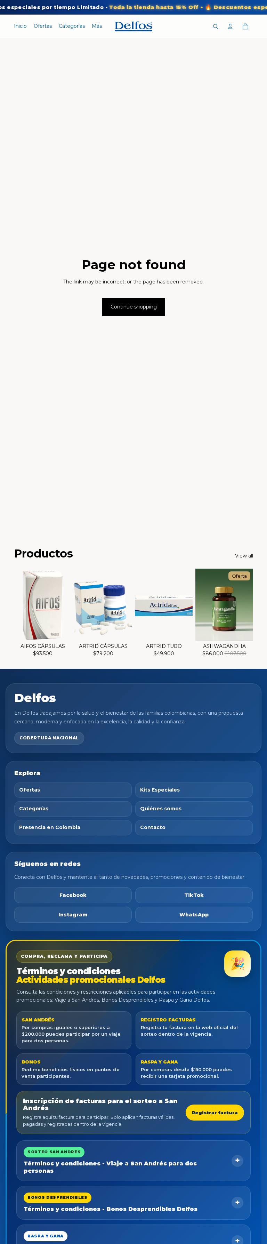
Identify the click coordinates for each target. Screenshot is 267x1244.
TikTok (194, 895)
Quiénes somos (160, 808)
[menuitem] (96, 26)
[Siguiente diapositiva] (66, 604)
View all (244, 556)
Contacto (152, 827)
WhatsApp (194, 915)
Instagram (73, 915)
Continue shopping (134, 307)
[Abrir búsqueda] (215, 26)
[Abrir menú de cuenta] (230, 26)
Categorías (33, 808)
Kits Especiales (160, 790)
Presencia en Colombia (49, 827)
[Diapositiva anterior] (19, 604)
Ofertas (29, 790)
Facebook (73, 895)
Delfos (35, 698)
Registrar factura (215, 1112)
